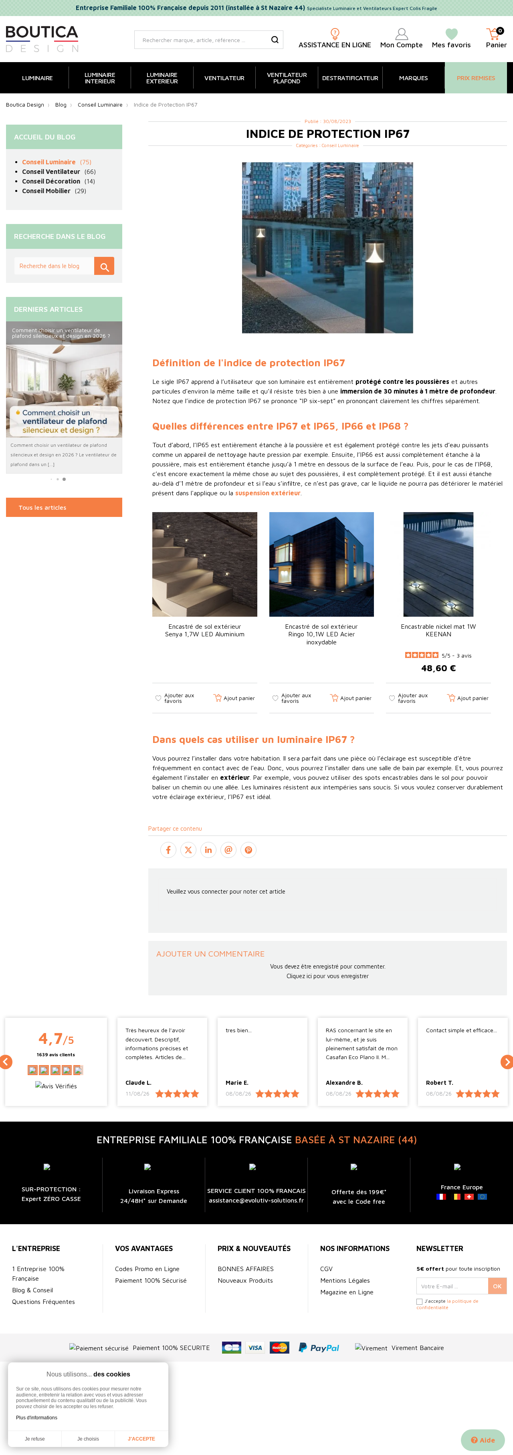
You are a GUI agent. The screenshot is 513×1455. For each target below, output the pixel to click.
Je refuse (35, 1439)
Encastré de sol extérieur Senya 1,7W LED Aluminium (204, 630)
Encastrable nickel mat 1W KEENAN (438, 630)
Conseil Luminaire (340, 145)
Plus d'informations (36, 1418)
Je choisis (88, 1439)
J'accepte (141, 1439)
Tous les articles (42, 507)
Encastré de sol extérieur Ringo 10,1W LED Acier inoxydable (321, 634)
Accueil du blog (45, 137)
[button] (51, 479)
